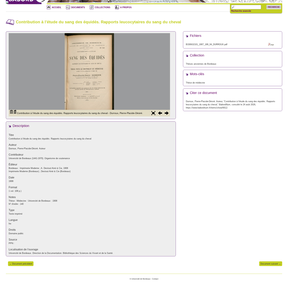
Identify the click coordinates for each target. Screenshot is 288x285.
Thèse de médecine (195, 82)
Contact (155, 279)
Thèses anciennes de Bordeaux (201, 64)
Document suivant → (270, 264)
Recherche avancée (241, 11)
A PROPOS (126, 7)
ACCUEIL (56, 7)
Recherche (274, 7)
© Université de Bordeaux (140, 279)
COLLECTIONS (102, 7)
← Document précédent (20, 264)
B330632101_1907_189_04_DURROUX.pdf (206, 44)
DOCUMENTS (78, 7)
